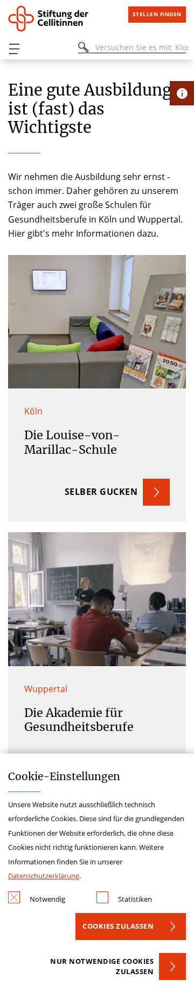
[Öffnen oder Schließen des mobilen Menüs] (14, 49)
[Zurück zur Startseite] (56, 18)
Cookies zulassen (118, 926)
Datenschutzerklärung (43, 876)
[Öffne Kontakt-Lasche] (182, 93)
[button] (97, 388)
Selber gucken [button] (101, 492)
